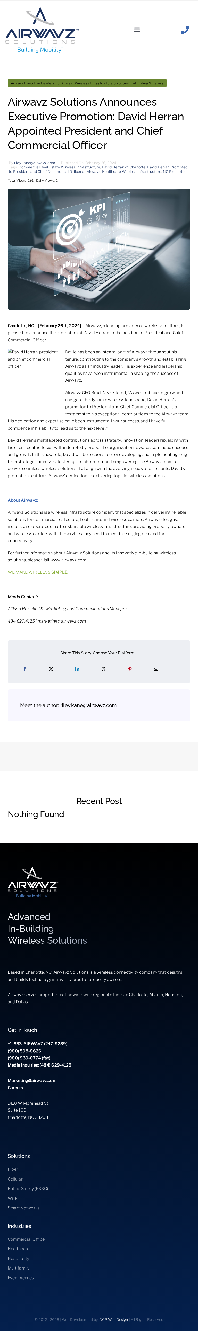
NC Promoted (175, 171)
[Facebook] (24, 669)
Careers (15, 1087)
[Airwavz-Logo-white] (33, 868)
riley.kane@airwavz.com (34, 163)
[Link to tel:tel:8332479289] (185, 30)
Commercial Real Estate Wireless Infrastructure (59, 167)
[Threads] (103, 669)
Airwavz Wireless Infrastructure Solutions (95, 83)
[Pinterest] (130, 669)
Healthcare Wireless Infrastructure (131, 171)
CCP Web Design (113, 1319)
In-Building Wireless (147, 83)
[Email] (156, 669)
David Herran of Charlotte (123, 167)
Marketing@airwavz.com (32, 1080)
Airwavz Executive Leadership (35, 83)
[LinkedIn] (77, 669)
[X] (51, 669)
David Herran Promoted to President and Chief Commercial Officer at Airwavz (98, 169)
